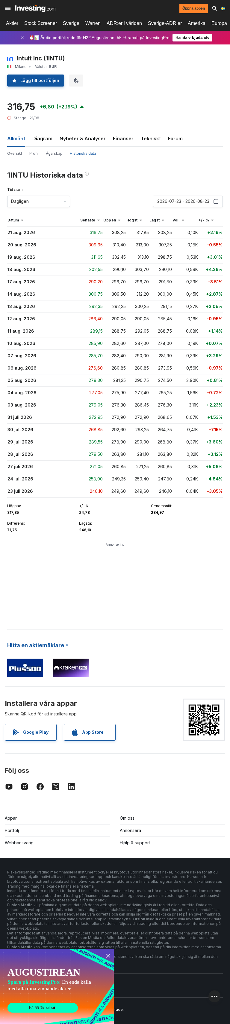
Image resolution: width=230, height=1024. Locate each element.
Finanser (123, 139)
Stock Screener (40, 23)
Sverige (71, 23)
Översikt (14, 153)
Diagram (42, 139)
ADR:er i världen (124, 23)
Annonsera (130, 830)
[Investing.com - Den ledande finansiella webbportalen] (35, 8)
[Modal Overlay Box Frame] (57, 986)
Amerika (196, 23)
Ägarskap (54, 153)
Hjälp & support (135, 842)
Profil (34, 153)
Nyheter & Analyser (83, 139)
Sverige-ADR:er (165, 23)
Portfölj (12, 830)
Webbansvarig (19, 842)
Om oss (127, 818)
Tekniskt (151, 139)
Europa (219, 23)
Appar (11, 818)
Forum (175, 139)
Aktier (12, 23)
